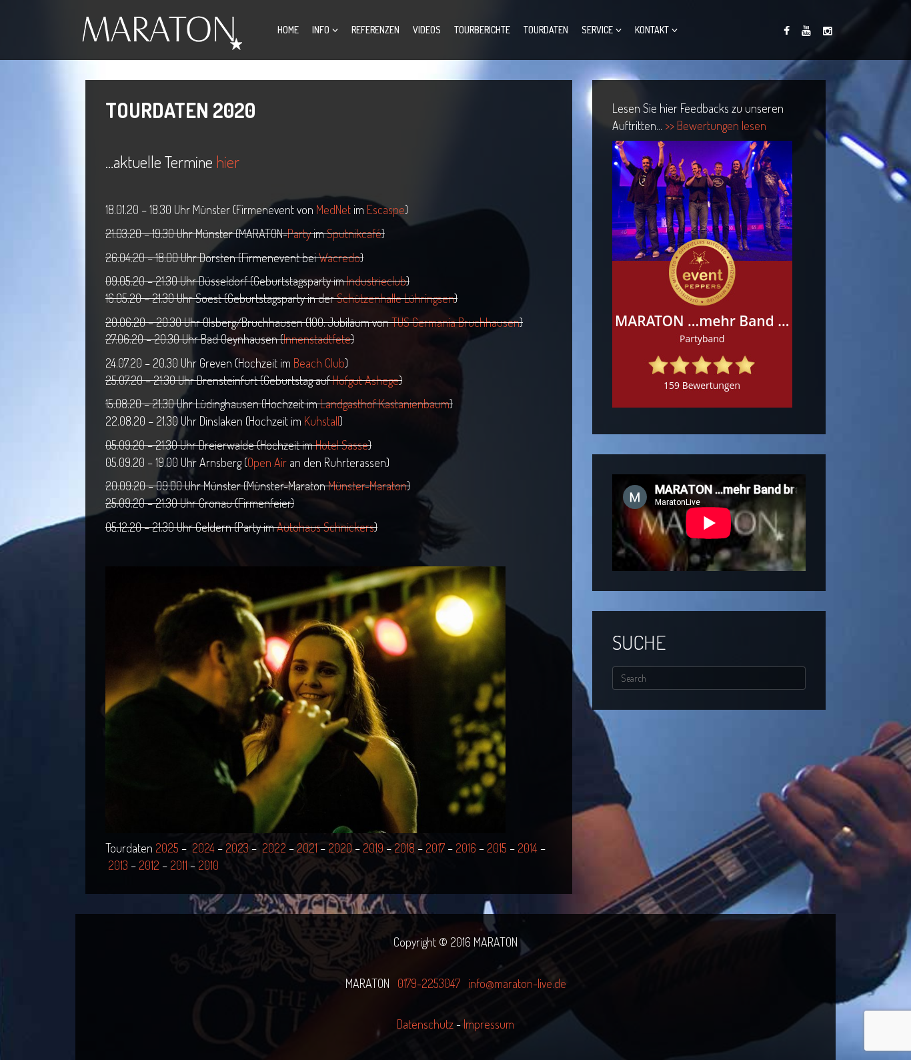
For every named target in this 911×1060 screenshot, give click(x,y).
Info (320, 29)
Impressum (489, 1024)
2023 (237, 848)
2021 (307, 848)
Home (288, 29)
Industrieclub (376, 281)
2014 (528, 848)
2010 (208, 865)
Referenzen (375, 29)
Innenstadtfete (317, 339)
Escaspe (386, 209)
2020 (340, 848)
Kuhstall (321, 421)
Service (597, 29)
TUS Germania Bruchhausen (455, 322)
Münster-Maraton (367, 485)
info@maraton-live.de (517, 983)
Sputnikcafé (354, 233)
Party (299, 233)
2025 (167, 848)
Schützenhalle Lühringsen (395, 298)
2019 (373, 848)
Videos (427, 29)
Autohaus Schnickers (325, 527)
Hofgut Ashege (366, 380)
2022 (274, 848)
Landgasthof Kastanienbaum (384, 403)
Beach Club (319, 363)
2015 (497, 848)
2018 (404, 848)
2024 (203, 848)
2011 (178, 865)
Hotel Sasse (341, 445)
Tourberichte (482, 29)
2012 (149, 865)
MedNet (333, 209)
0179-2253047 (428, 983)
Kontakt (652, 29)
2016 (465, 848)
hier (227, 161)
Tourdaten (546, 29)
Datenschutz (426, 1024)
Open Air (267, 462)
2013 (118, 865)
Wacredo (339, 257)
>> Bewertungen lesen (715, 125)
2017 (435, 848)
